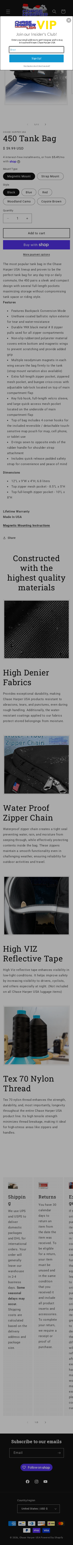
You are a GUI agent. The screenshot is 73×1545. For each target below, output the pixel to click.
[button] (68, 20)
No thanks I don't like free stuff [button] (37, 66)
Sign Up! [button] (37, 58)
